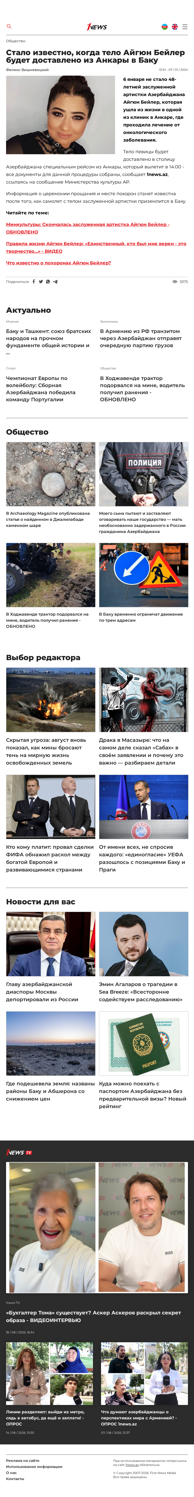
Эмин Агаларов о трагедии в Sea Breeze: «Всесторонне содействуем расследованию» (141, 991)
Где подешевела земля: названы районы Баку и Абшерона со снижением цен (50, 1091)
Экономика (109, 321)
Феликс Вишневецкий (27, 70)
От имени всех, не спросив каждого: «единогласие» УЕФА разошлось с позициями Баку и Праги (142, 858)
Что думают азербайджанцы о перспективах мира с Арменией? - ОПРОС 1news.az (139, 1418)
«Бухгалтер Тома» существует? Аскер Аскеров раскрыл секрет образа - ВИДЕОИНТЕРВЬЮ (93, 1316)
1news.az (132, 1465)
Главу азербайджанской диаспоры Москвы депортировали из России (42, 991)
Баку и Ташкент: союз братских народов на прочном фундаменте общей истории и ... (48, 341)
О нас (11, 1472)
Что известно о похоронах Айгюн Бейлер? (58, 263)
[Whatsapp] (48, 281)
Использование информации (34, 1466)
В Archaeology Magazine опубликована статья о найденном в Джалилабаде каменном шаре (48, 519)
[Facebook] (33, 281)
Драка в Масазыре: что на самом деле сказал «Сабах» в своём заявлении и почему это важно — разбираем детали (141, 751)
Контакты (15, 1479)
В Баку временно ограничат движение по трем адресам (141, 617)
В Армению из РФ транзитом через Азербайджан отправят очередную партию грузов (141, 338)
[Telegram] (55, 281)
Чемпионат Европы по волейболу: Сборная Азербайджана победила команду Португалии (41, 389)
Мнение (12, 321)
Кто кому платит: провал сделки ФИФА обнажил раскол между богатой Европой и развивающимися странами (50, 858)
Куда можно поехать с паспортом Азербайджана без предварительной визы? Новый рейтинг (142, 1095)
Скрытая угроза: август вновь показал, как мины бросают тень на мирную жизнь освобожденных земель (46, 751)
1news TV (13, 1302)
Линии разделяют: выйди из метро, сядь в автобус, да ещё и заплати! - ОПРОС (45, 1418)
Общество (15, 41)
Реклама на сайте (22, 1460)
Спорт (11, 368)
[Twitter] (40, 281)
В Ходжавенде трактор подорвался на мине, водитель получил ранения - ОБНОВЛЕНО (142, 389)
